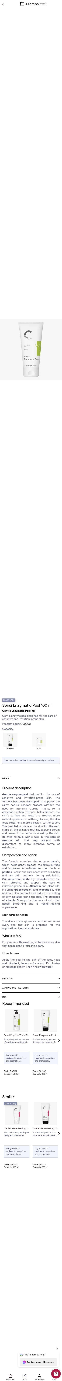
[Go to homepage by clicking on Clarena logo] (33, 4)
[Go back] (3, 4)
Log (6, 760)
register (22, 760)
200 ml (10, 740)
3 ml (39, 740)
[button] (31, 778)
